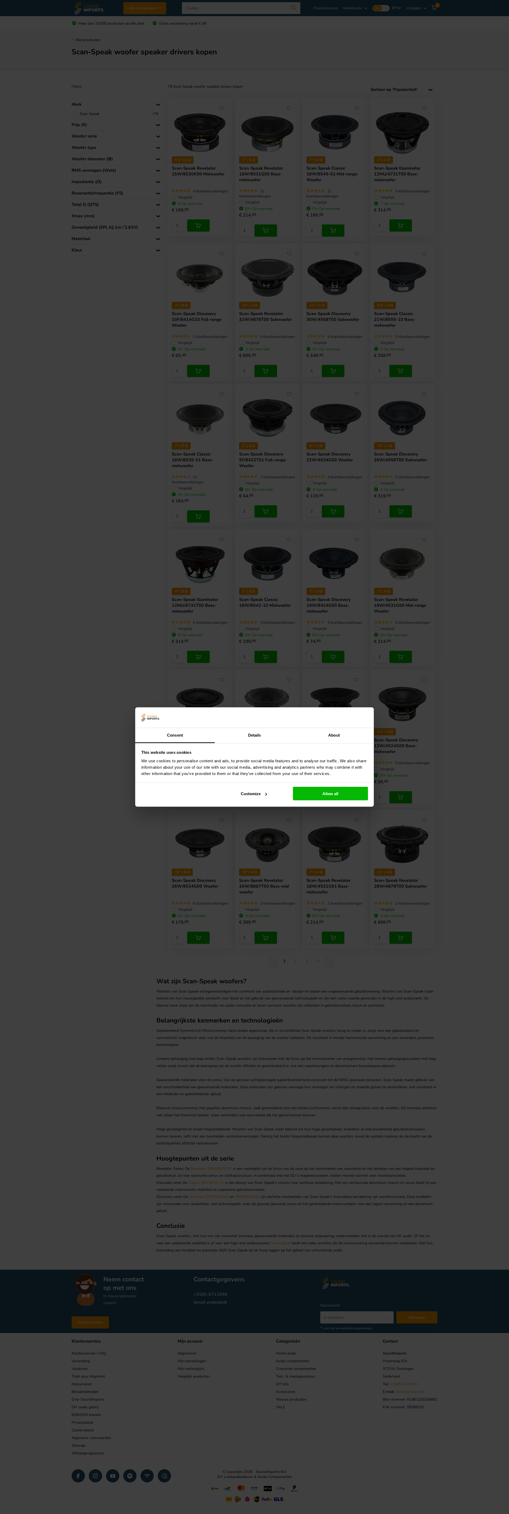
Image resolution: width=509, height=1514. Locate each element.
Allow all (330, 793)
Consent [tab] (175, 735)
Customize (251, 793)
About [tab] (334, 735)
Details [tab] (254, 735)
